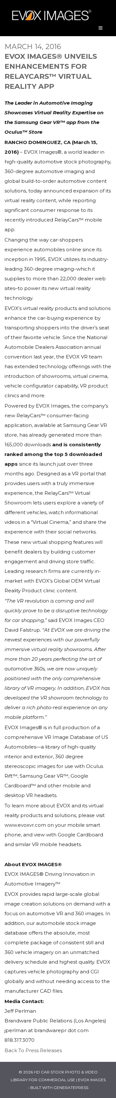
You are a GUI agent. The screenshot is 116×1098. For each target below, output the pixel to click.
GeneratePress (70, 1087)
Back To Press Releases (33, 1050)
